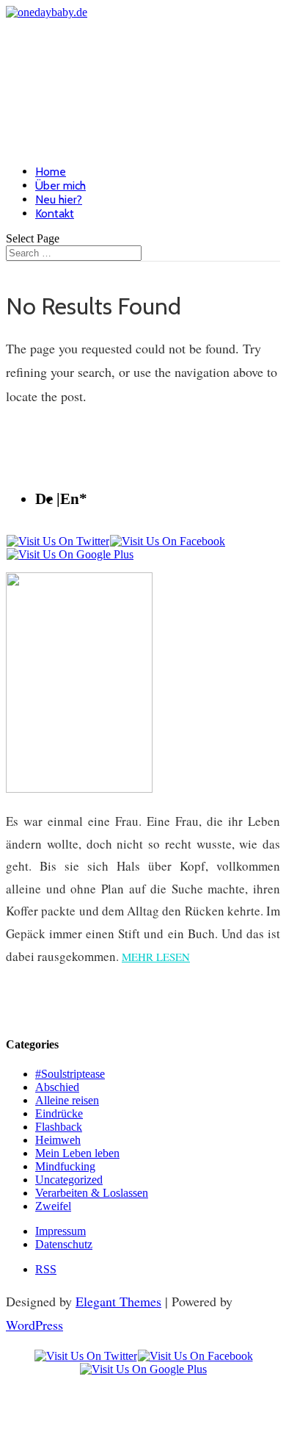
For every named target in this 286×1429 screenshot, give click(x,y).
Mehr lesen (156, 956)
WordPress (34, 1324)
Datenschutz (63, 1244)
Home (50, 172)
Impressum (60, 1231)
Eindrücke (59, 1113)
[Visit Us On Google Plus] (69, 554)
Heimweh (58, 1140)
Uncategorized (69, 1179)
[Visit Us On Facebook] (167, 541)
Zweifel (53, 1206)
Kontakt (54, 213)
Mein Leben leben (77, 1153)
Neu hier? (58, 199)
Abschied (57, 1087)
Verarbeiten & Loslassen (91, 1193)
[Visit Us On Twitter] (57, 541)
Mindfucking (65, 1166)
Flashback (58, 1126)
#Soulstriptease (70, 1074)
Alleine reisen (67, 1100)
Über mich (60, 185)
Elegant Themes (118, 1301)
